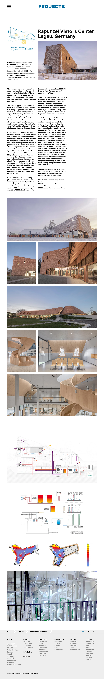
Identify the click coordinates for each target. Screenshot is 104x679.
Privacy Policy (89, 659)
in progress (27, 643)
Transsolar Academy (43, 648)
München (73, 643)
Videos (57, 643)
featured (26, 641)
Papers (57, 645)
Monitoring (11, 660)
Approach (11, 644)
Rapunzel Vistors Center (39, 631)
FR (94, 631)
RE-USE (10, 648)
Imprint (88, 656)
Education (42, 639)
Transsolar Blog (90, 644)
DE (89, 631)
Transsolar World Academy (43, 643)
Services (26, 656)
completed (27, 645)
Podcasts (58, 641)
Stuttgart (73, 641)
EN (83, 631)
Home (9, 631)
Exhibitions (58, 649)
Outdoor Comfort (10, 657)
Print (56, 647)
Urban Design (12, 650)
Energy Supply (10, 653)
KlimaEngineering (12, 664)
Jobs (72, 647)
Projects (51, 6)
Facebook (89, 647)
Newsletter (90, 641)
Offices (73, 639)
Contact (89, 639)
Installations (27, 652)
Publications (59, 639)
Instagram (90, 649)
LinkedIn (89, 651)
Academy (11, 662)
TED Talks (42, 656)
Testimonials (75, 649)
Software (89, 654)
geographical (28, 647)
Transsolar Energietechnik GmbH (25, 673)
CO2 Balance (12, 646)
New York (73, 645)
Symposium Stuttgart (43, 652)
